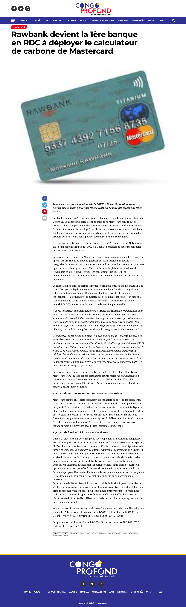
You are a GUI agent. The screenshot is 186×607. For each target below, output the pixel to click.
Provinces (84, 20)
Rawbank (58, 536)
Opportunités (138, 20)
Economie (72, 20)
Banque (75, 533)
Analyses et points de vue (103, 20)
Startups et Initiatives (54, 20)
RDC (67, 536)
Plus (162, 20)
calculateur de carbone (93, 533)
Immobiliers (123, 20)
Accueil (24, 20)
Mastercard (115, 533)
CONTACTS (152, 20)
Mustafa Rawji (131, 533)
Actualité (35, 20)
